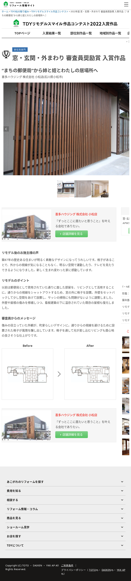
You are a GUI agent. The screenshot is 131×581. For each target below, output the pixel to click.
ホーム (5, 11)
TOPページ (22, 33)
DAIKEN (106, 569)
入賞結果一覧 (51, 33)
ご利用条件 (67, 565)
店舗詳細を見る (72, 234)
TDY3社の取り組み (20, 11)
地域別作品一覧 (110, 33)
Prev (6, 129)
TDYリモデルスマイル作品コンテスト (49, 11)
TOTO (92, 569)
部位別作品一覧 (81, 33)
